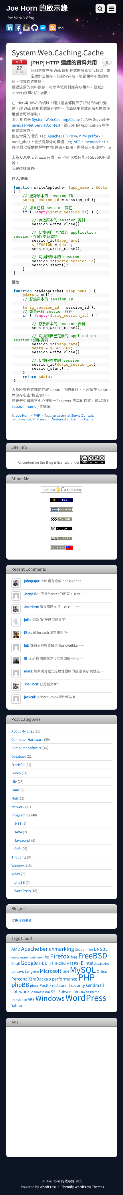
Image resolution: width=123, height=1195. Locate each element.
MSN (65, 971)
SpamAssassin (40, 992)
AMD (15, 949)
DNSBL (101, 949)
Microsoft (50, 970)
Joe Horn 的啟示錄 (60, 1180)
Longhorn (32, 971)
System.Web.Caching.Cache (56, 119)
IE (81, 962)
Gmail (15, 963)
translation (19, 999)
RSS (61, 27)
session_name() (25, 406)
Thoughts (18, 857)
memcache (94, 141)
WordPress (22, 890)
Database (18, 756)
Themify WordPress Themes (82, 1186)
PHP (37, 415)
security (78, 985)
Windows (18, 865)
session (45, 419)
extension (37, 957)
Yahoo (16, 1005)
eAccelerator (20, 957)
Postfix (45, 985)
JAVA (18, 831)
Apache (30, 948)
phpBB (19, 882)
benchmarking (57, 948)
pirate (34, 985)
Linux (15, 789)
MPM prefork (89, 136)
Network (17, 806)
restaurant (61, 985)
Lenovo (17, 971)
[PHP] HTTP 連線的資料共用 (64, 63)
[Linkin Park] (61, 538)
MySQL (83, 969)
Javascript (22, 840)
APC (77, 141)
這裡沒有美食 (21, 920)
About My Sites (22, 731)
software (20, 991)
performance (21, 419)
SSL (54, 991)
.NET (17, 823)
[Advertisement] (61, 1091)
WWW (15, 873)
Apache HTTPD (60, 136)
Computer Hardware (27, 739)
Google (29, 962)
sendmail (95, 985)
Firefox (60, 955)
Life (14, 781)
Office (102, 971)
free (74, 957)
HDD (43, 963)
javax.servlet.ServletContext (36, 125)
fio (47, 957)
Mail (14, 798)
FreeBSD (18, 764)
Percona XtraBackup (31, 979)
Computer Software (26, 747)
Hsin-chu (57, 963)
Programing (20, 814)
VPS (31, 999)
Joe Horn (22, 415)
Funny (16, 772)
